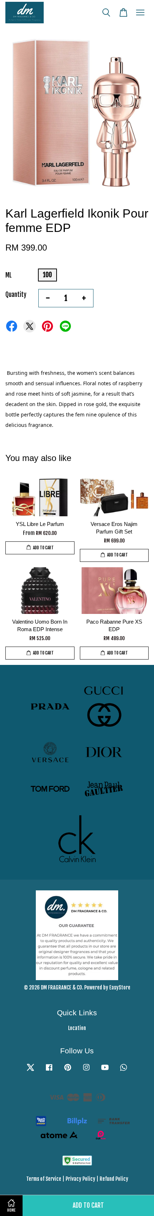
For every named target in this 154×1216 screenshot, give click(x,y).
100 (47, 275)
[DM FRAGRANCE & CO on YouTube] (105, 1070)
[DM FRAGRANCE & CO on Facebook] (49, 1070)
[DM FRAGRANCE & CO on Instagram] (86, 1070)
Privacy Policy (80, 1178)
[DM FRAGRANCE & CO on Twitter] (30, 1070)
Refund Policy (114, 1178)
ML (8, 275)
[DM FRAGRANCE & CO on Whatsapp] (124, 1070)
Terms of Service (43, 1178)
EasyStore (119, 987)
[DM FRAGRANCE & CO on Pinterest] (68, 1070)
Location (77, 1028)
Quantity (16, 294)
